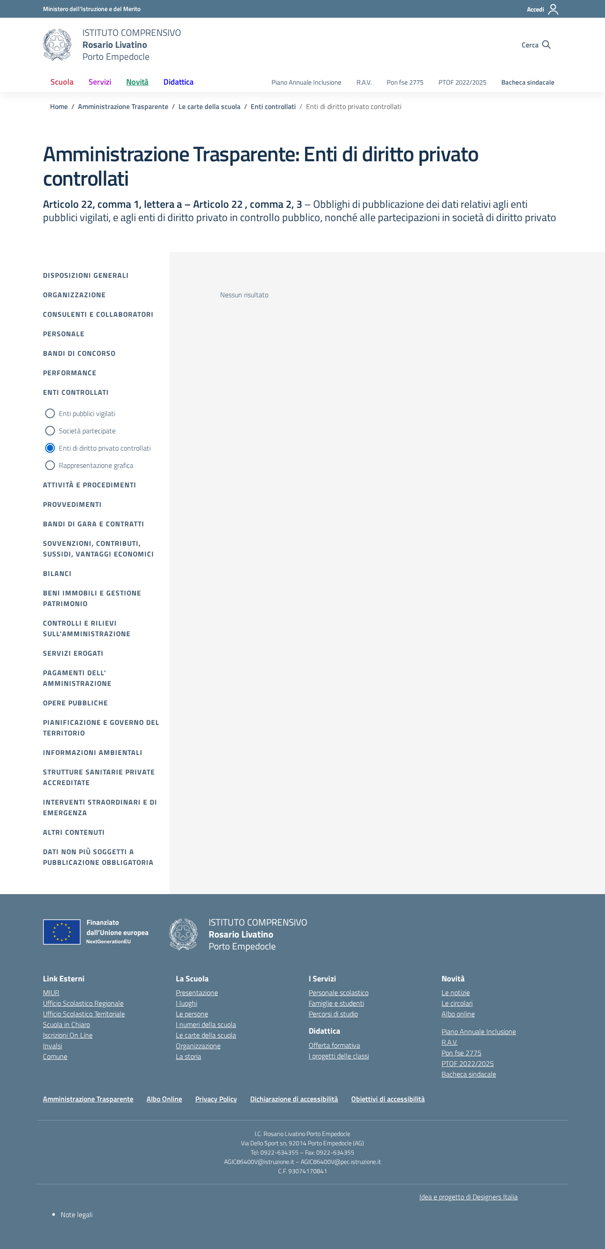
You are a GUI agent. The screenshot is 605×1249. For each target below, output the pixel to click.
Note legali (77, 1214)
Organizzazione (74, 294)
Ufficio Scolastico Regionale (83, 1003)
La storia (188, 1056)
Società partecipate (87, 430)
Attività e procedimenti (89, 484)
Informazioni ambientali (93, 752)
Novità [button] (137, 82)
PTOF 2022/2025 (462, 82)
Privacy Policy (216, 1098)
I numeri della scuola (206, 1024)
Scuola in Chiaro (66, 1024)
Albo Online (164, 1098)
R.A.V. (364, 82)
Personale (64, 333)
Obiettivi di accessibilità (388, 1098)
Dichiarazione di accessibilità (294, 1098)
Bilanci (57, 573)
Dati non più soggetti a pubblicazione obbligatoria (98, 857)
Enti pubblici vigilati (87, 413)
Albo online (458, 1013)
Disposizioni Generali (86, 275)
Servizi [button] (100, 82)
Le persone (192, 1013)
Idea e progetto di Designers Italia (468, 1196)
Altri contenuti (74, 832)
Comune (55, 1056)
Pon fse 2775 (405, 82)
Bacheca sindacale (528, 82)
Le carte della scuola (206, 1035)
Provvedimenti (72, 504)
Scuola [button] (62, 82)
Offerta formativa (334, 1045)
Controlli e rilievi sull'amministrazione (87, 628)
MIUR (51, 992)
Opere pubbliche (75, 702)
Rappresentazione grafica (96, 465)
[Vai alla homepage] (57, 45)
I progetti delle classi (339, 1056)
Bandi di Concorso (79, 353)
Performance (70, 372)
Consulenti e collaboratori (98, 314)
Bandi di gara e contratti (93, 523)
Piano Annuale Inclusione (306, 82)
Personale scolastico (338, 992)
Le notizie (456, 992)
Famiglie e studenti (336, 1003)
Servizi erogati (73, 653)
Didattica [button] (178, 82)
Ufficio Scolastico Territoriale (84, 1013)
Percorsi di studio (333, 1013)
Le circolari (457, 1003)
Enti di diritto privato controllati (105, 448)
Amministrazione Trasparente (88, 1098)
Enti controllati (76, 392)
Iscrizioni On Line (68, 1035)
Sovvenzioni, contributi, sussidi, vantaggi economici (98, 548)
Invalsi (52, 1045)
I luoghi (186, 1003)
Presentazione (197, 992)
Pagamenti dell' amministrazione (77, 678)
